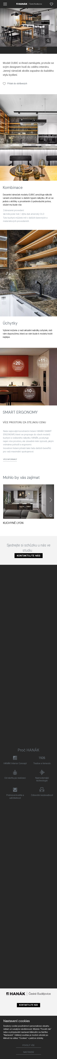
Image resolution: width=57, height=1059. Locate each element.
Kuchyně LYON (13, 523)
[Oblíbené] (51, 4)
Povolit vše (28, 1045)
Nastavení (28, 1052)
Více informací (10, 459)
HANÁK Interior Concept (15, 763)
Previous (6, 499)
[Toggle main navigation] (5, 4)
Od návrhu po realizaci (15, 778)
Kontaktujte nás (28, 555)
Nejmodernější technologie (42, 779)
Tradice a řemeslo (42, 763)
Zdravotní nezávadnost (42, 795)
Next (50, 499)
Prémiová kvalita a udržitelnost (15, 796)
